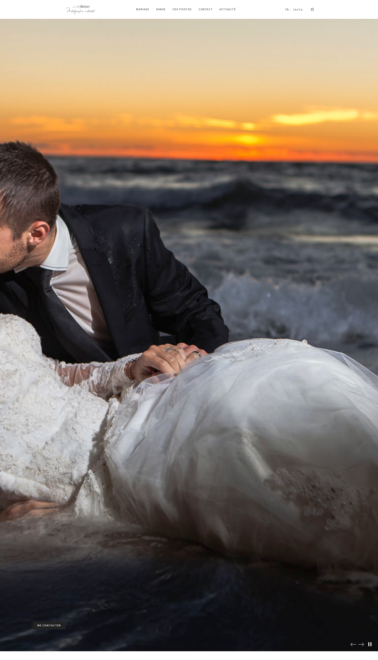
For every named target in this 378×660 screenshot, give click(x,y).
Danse (161, 9)
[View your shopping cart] (312, 9)
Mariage (142, 9)
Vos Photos (182, 9)
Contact (206, 9)
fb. (287, 9)
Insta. (298, 9)
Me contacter (49, 625)
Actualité (227, 9)
